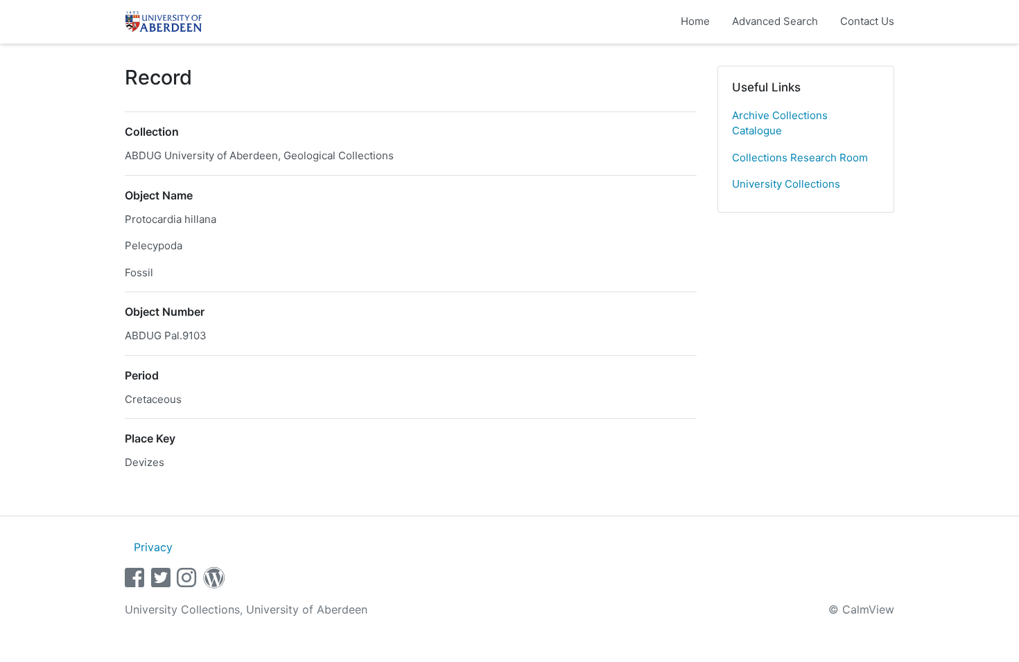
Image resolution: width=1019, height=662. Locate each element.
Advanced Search (775, 21)
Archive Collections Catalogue (780, 123)
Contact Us (867, 21)
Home (695, 21)
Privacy (153, 547)
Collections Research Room (800, 157)
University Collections (786, 183)
